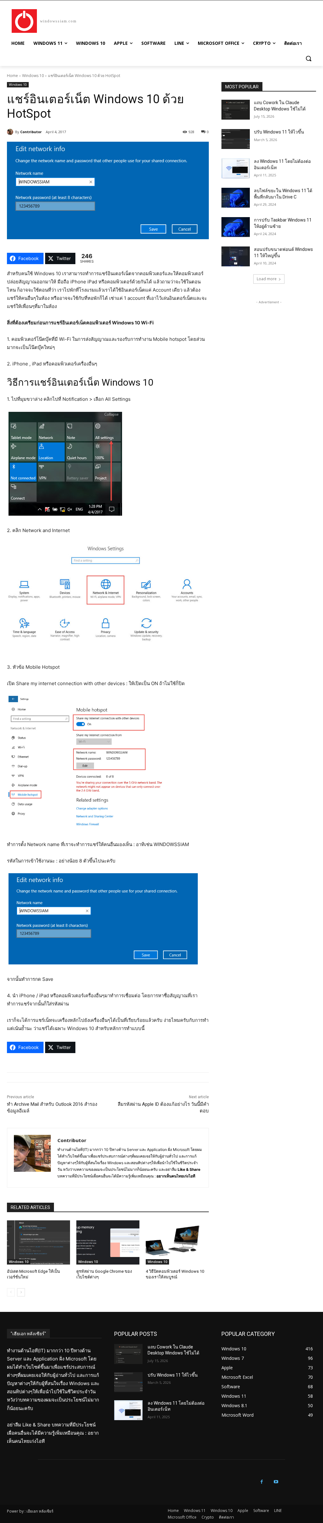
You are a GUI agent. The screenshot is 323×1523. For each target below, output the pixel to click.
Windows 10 (33, 75)
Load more (267, 278)
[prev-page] (11, 1292)
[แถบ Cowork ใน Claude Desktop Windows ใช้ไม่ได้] (235, 110)
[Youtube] (275, 1481)
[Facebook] (261, 1481)
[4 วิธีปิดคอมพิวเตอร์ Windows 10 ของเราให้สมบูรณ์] (177, 1242)
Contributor (31, 131)
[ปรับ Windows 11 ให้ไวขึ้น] (235, 139)
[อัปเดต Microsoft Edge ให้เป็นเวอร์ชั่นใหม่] (38, 1242)
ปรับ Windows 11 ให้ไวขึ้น (279, 131)
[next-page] (21, 1292)
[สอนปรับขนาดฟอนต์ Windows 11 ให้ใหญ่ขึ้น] (235, 256)
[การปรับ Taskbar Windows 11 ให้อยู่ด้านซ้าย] (235, 227)
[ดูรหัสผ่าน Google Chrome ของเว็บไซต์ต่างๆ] (107, 1242)
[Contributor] (11, 132)
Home (12, 75)
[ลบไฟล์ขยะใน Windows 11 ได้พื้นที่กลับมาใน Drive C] (235, 198)
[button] (308, 58)
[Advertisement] (268, 344)
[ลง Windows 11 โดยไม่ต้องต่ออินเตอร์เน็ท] (235, 168)
